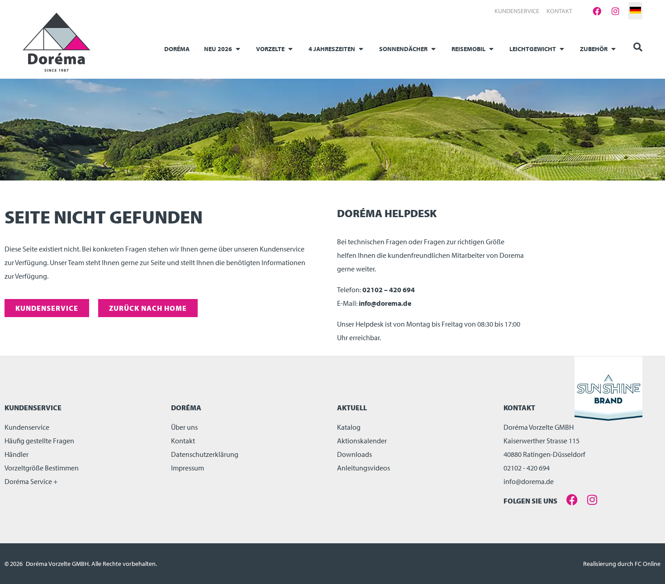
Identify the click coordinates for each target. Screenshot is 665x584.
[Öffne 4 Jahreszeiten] (361, 48)
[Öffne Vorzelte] (290, 48)
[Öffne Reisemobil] (491, 48)
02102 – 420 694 (388, 289)
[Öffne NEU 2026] (238, 48)
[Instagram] (615, 10)
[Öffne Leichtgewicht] (561, 48)
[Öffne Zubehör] (613, 48)
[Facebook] (596, 10)
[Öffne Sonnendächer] (433, 48)
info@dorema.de (385, 303)
